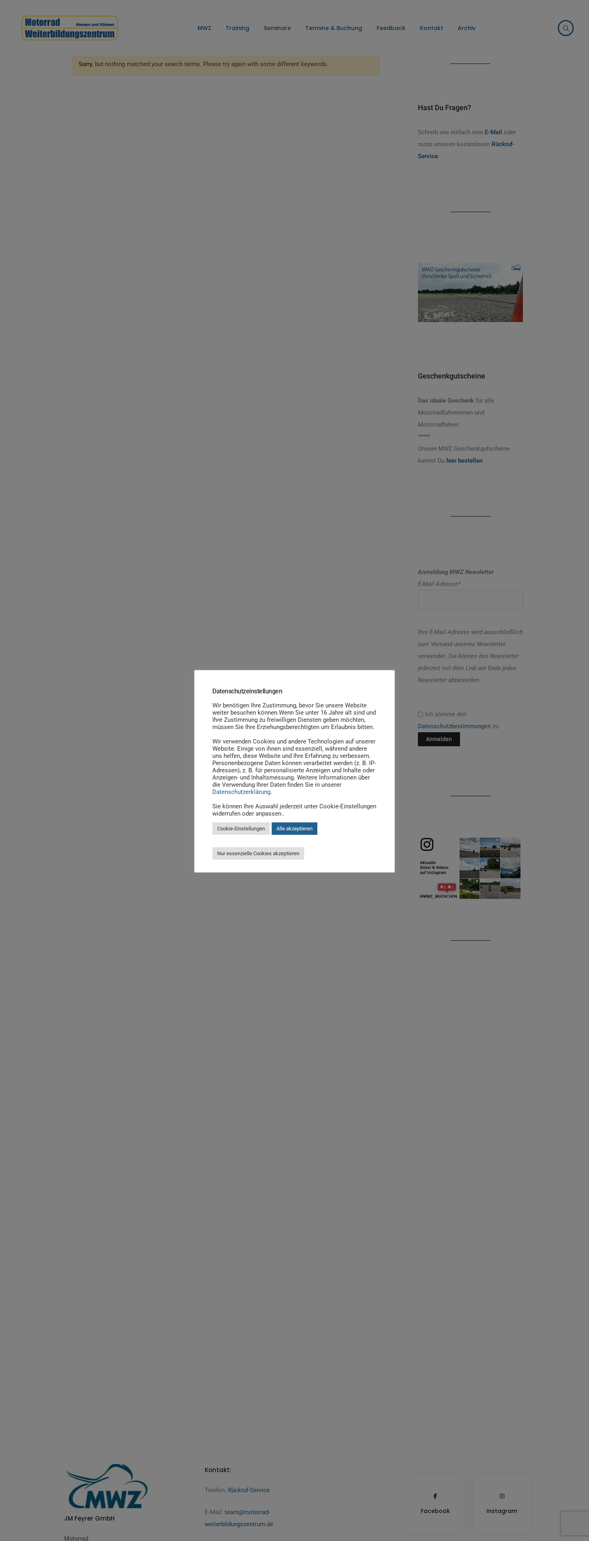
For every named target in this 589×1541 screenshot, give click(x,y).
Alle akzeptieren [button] (294, 829)
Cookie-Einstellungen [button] (241, 829)
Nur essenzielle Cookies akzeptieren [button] (258, 853)
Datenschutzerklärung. (242, 792)
